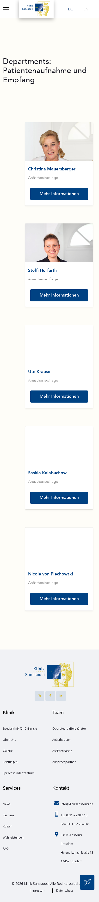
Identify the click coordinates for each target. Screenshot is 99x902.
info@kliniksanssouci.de (77, 804)
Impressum (37, 890)
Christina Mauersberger (51, 169)
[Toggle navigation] (6, 9)
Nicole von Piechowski (50, 574)
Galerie (8, 751)
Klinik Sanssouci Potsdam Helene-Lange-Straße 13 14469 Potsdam (77, 848)
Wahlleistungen (13, 837)
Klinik (9, 712)
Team (58, 712)
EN (85, 9)
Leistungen (10, 762)
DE (70, 9)
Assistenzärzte (62, 751)
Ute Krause (39, 372)
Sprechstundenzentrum (19, 773)
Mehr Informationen (59, 194)
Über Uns (9, 740)
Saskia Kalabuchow (47, 473)
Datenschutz (64, 890)
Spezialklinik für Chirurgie (20, 728)
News (6, 804)
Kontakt (60, 788)
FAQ (6, 849)
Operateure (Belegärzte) (69, 728)
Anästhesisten (61, 740)
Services (12, 788)
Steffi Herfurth (42, 271)
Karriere (8, 815)
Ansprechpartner (64, 762)
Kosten (7, 826)
